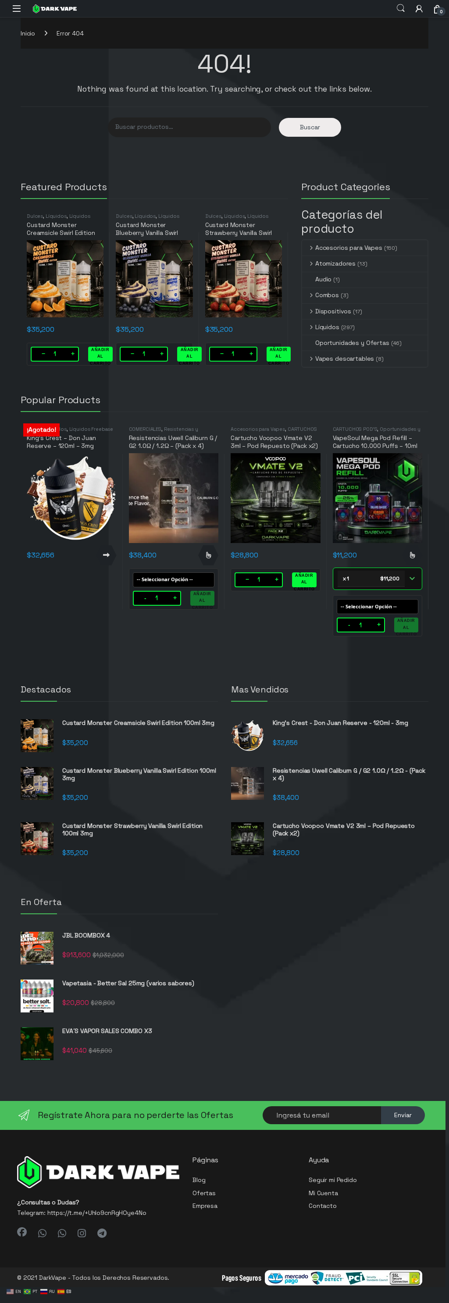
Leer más (106, 555)
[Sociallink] (22, 1232)
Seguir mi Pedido (333, 1180)
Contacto (323, 1206)
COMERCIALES (145, 429)
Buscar (310, 127)
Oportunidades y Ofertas (352, 343)
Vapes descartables (344, 358)
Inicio (28, 33)
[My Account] (419, 8)
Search (401, 8)
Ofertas (204, 1193)
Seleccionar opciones (208, 555)
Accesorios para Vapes (348, 248)
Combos (327, 295)
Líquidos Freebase (91, 429)
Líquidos (56, 216)
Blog (198, 1180)
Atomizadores (335, 263)
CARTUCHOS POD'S (355, 429)
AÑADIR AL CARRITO (100, 355)
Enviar (403, 1115)
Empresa (204, 1206)
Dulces (35, 216)
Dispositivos (333, 311)
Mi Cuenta (323, 1193)
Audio (323, 279)
